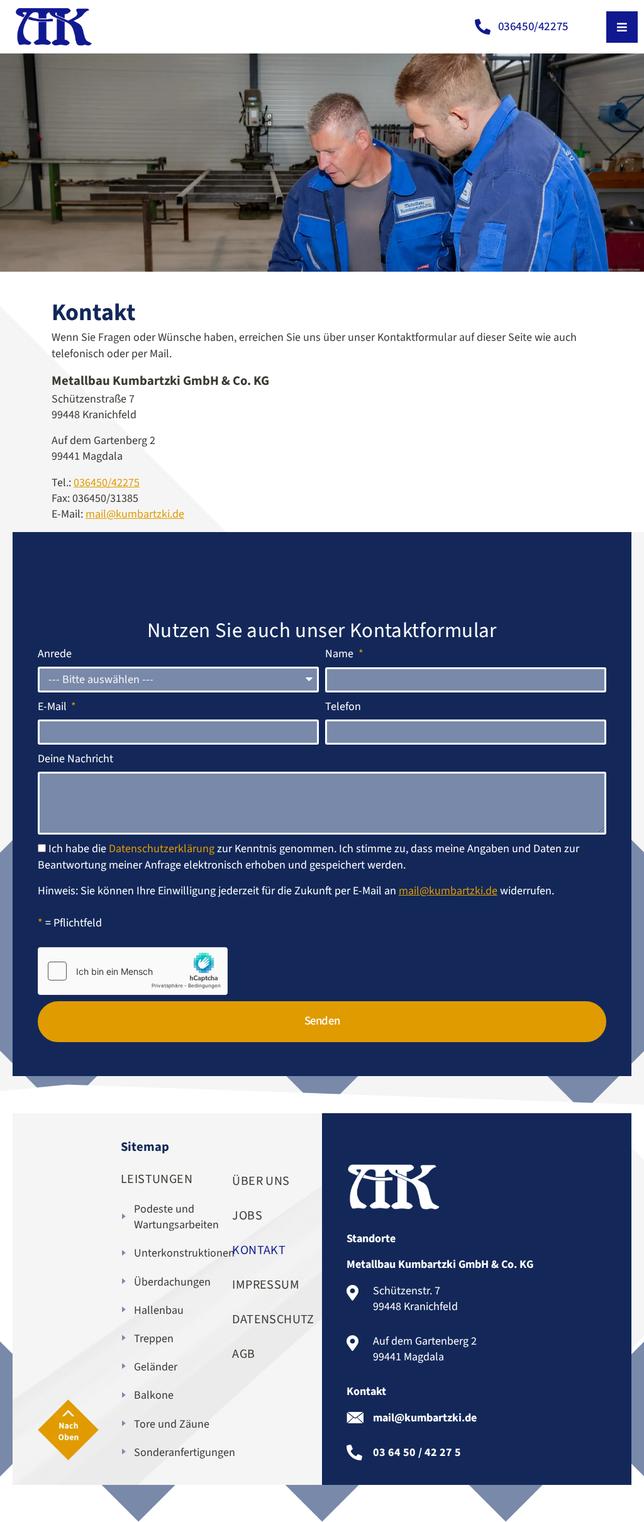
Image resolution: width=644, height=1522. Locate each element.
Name (340, 654)
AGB (243, 1354)
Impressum (264, 1285)
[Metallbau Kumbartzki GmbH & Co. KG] (53, 26)
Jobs (247, 1216)
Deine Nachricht (75, 759)
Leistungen (156, 1179)
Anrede (55, 654)
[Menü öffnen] (622, 27)
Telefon (343, 706)
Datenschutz (264, 1319)
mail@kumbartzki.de (135, 514)
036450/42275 (107, 483)
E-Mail (53, 706)
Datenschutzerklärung (161, 849)
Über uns (260, 1181)
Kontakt (259, 1250)
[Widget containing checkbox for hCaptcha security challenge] (133, 971)
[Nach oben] (68, 1429)
